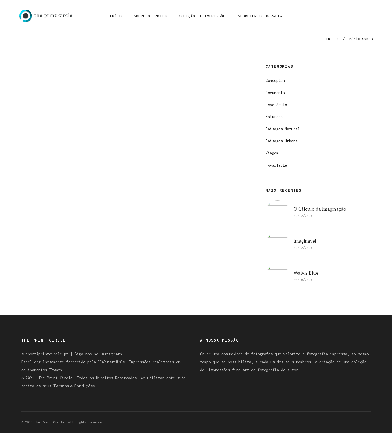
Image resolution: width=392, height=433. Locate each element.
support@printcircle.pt (44, 354)
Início (117, 16)
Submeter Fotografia (260, 16)
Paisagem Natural (283, 129)
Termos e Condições (74, 386)
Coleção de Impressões (203, 16)
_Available (276, 165)
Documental (276, 92)
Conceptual (276, 80)
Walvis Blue (306, 273)
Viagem (272, 153)
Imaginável (305, 241)
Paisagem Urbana (282, 141)
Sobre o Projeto (151, 16)
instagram (111, 354)
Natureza (274, 116)
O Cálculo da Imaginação (320, 209)
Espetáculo (276, 104)
